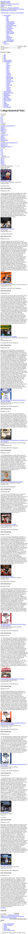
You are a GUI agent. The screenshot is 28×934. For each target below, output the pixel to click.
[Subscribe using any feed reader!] (9, 10)
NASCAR (8, 38)
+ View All (3, 123)
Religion (3, 131)
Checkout (9, 5)
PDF (3, 137)
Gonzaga (8, 65)
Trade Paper (4, 134)
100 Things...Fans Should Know (9, 142)
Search (2, 46)
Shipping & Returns (7, 925)
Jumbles (8, 36)
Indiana (8, 68)
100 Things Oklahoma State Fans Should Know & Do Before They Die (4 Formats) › (13, 723)
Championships (9, 28)
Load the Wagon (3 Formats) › (7, 228)
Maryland (8, 75)
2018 (2, 163)
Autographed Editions (11, 25)
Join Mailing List (4, 47)
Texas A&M (9, 85)
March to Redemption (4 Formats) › (9, 524)
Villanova (8, 87)
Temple (8, 83)
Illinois (8, 66)
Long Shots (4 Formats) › (6, 865)
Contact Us (6, 43)
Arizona (8, 62)
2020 (2, 160)
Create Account (15, 3)
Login (9, 3)
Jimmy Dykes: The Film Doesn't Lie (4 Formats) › (12, 481)
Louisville (8, 74)
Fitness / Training (10, 32)
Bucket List (4, 144)
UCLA (8, 86)
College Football (10, 21)
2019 (2, 162)
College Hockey (10, 24)
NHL (7, 19)
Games (3, 127)
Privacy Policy (6, 929)
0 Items (2, 6)
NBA (7, 20)
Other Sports (9, 37)
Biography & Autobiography (8, 125)
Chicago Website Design (9, 930)
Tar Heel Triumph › (5, 812)
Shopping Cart (4, 5)
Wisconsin (8, 90)
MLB (7, 16)
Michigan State (9, 77)
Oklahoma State (10, 81)
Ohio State (8, 79)
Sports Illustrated (10, 40)
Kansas (8, 70)
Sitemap (5, 927)
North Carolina (9, 78)
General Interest (9, 33)
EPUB (3, 138)
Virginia (8, 88)
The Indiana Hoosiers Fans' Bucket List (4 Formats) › (13, 678)
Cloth (3, 136)
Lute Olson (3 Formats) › (6, 180)
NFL (7, 17)
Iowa (7, 69)
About (4, 42)
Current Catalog (7, 15)
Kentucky (8, 73)
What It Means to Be (6, 146)
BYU (7, 64)
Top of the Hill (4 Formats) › (7, 576)
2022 (2, 158)
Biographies (9, 27)
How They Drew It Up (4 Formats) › (9, 336)
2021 (2, 159)
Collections (8, 29)
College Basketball (10, 23)
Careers (5, 926)
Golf (7, 34)
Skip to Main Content (5, 1)
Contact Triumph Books (8, 923)
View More (3, 907)
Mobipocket (4, 140)
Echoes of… (4, 145)
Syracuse (8, 82)
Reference (4, 129)
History (3, 128)
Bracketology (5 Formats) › (7, 283)
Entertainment (9, 30)
